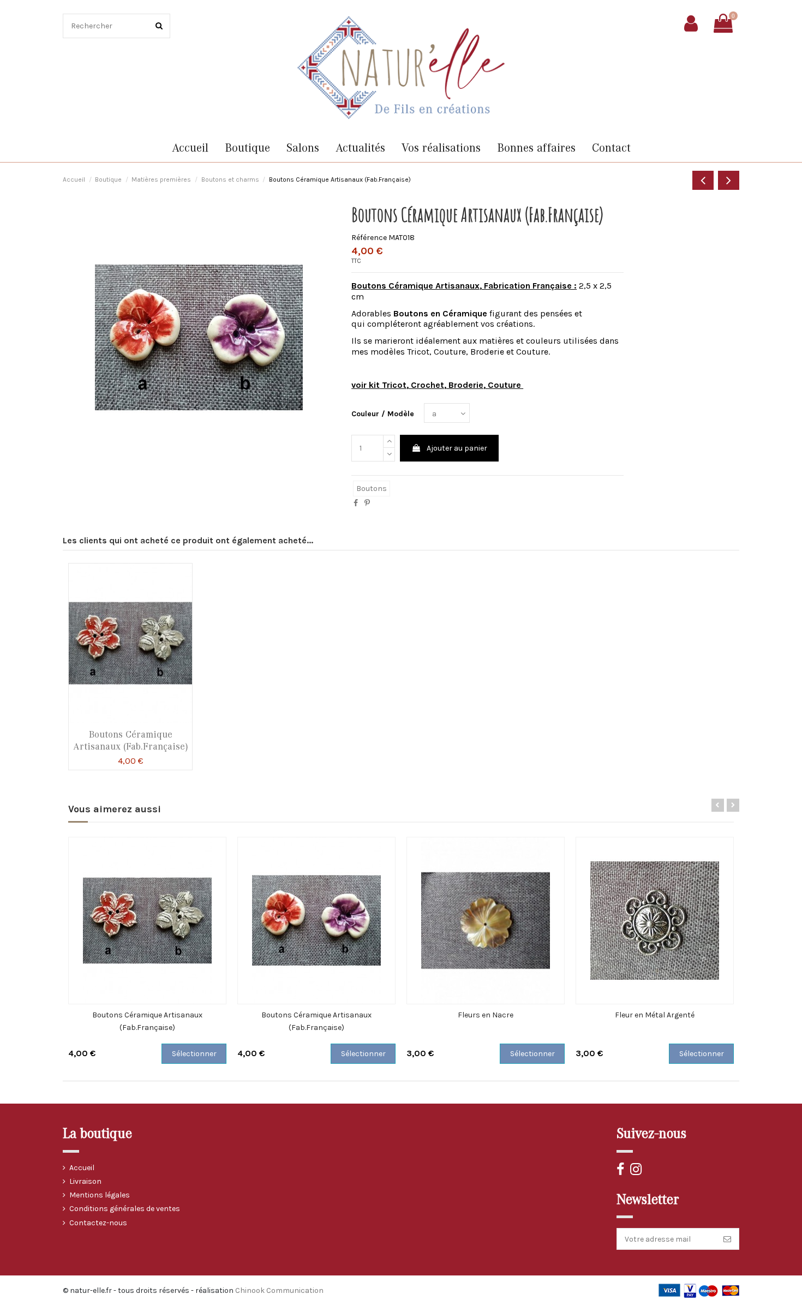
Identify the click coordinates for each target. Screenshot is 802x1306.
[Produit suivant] (728, 180)
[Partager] (356, 503)
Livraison (85, 1181)
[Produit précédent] (703, 180)
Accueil (81, 1167)
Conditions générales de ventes (124, 1208)
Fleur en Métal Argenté (655, 1015)
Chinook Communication (279, 1290)
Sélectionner (194, 1053)
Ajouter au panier (457, 448)
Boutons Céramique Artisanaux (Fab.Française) (130, 740)
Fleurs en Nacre (485, 1015)
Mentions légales (99, 1195)
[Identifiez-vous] (691, 23)
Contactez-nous (98, 1222)
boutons (371, 488)
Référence (369, 237)
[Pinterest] (367, 503)
